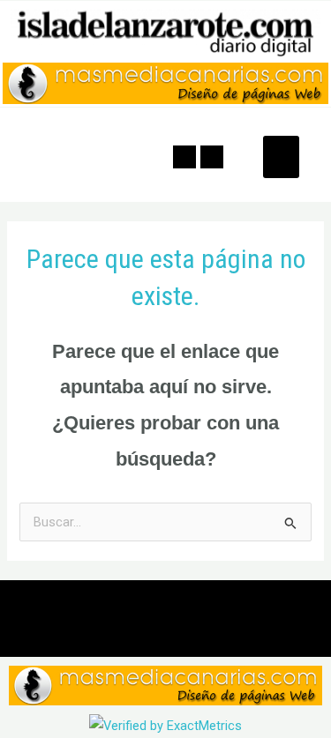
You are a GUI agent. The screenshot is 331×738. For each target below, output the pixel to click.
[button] (281, 157)
